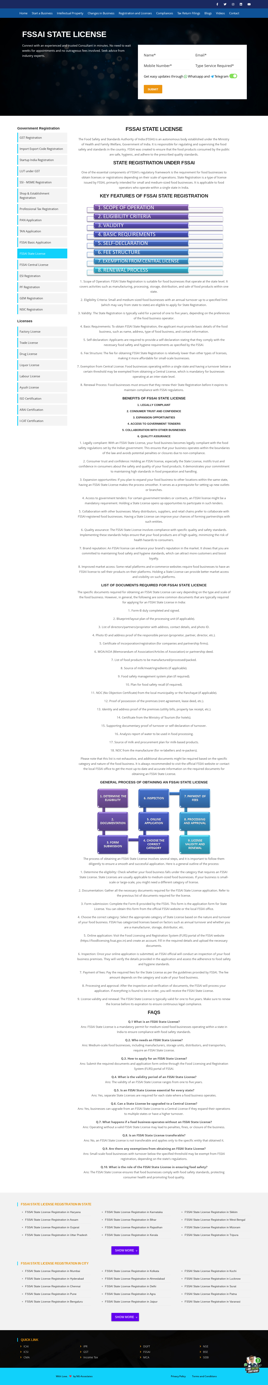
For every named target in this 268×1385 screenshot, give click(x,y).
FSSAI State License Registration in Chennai (52, 1286)
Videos (220, 13)
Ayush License (29, 387)
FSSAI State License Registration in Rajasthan (133, 1227)
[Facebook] (217, 4)
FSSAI (146, 1352)
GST (85, 1352)
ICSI (26, 1352)
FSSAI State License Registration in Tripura (211, 1235)
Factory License (30, 331)
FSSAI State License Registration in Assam (51, 1219)
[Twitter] (225, 4)
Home (23, 13)
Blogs (208, 13)
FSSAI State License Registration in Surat (210, 1286)
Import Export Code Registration (41, 149)
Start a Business (42, 13)
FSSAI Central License (34, 265)
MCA (146, 1357)
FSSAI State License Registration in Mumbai (52, 1271)
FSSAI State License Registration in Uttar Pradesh (56, 1235)
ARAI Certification (31, 410)
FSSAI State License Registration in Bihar (130, 1219)
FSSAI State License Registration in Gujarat (52, 1227)
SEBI (206, 1357)
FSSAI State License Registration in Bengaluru (54, 1301)
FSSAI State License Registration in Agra (130, 1293)
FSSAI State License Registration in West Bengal (215, 1219)
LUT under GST (30, 171)
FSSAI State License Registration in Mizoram (212, 1227)
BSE (205, 1352)
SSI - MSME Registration (36, 182)
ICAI (26, 1346)
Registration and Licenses (135, 13)
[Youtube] (249, 4)
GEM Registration (31, 298)
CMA (27, 1357)
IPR (85, 1346)
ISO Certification (30, 398)
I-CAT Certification (31, 421)
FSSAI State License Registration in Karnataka (134, 1212)
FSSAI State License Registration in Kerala (131, 1235)
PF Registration (30, 287)
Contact (234, 13)
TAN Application (30, 231)
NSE (205, 1346)
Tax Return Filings (188, 13)
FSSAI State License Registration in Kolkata (132, 1271)
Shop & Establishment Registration (34, 195)
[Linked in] (241, 4)
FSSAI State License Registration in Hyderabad (54, 1278)
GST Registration (31, 137)
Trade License (29, 343)
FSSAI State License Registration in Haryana (53, 1212)
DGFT (146, 1346)
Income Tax (90, 1357)
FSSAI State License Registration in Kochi (210, 1271)
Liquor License (29, 365)
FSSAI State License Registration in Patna (211, 1293)
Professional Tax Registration (39, 209)
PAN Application (31, 220)
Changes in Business (101, 13)
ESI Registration (30, 276)
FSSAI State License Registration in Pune (51, 1293)
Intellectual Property (70, 13)
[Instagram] (233, 4)
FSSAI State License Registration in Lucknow (213, 1278)
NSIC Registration (31, 309)
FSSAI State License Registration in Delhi (130, 1286)
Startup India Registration (37, 160)
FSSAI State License (32, 253)
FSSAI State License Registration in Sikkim (211, 1212)
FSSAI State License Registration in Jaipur (131, 1301)
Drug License (28, 354)
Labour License (30, 376)
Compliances (164, 13)
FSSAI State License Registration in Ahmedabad (135, 1278)
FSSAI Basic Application (35, 242)
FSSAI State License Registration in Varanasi (212, 1301)
